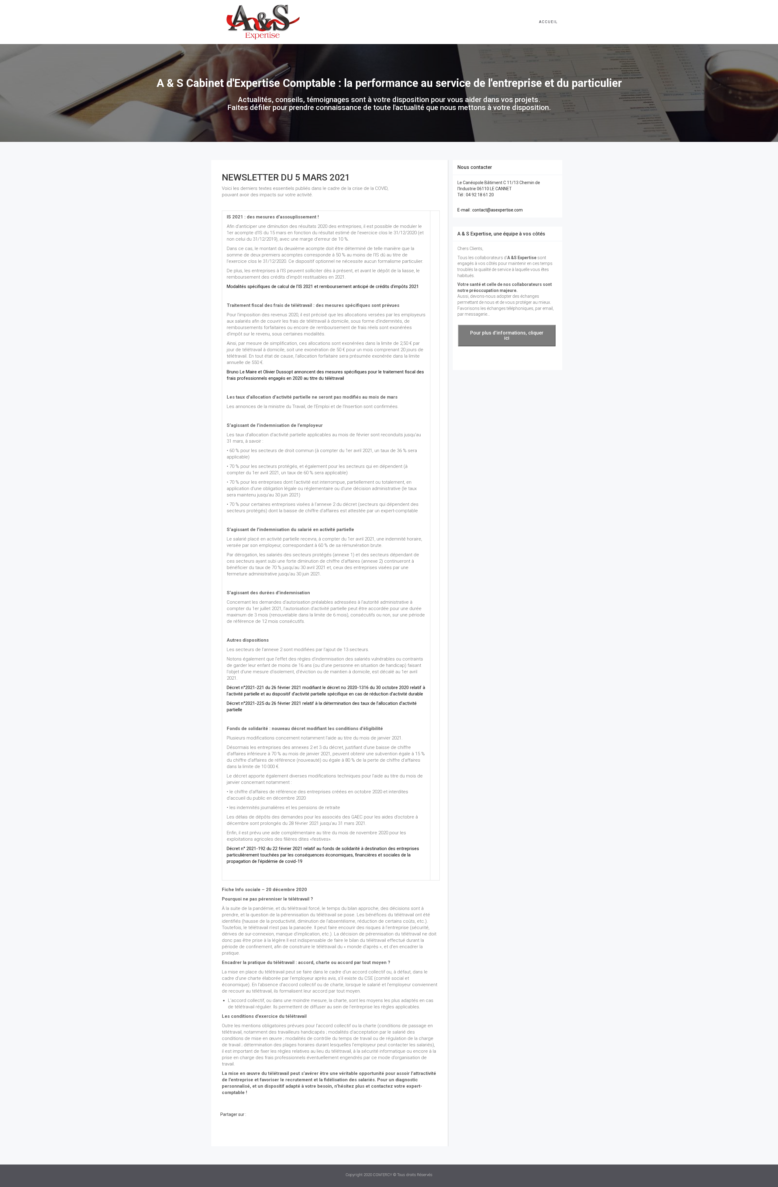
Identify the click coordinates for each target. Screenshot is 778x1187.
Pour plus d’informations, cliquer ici (506, 335)
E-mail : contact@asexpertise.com (490, 210)
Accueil (548, 22)
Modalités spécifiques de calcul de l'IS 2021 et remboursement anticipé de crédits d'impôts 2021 (323, 286)
